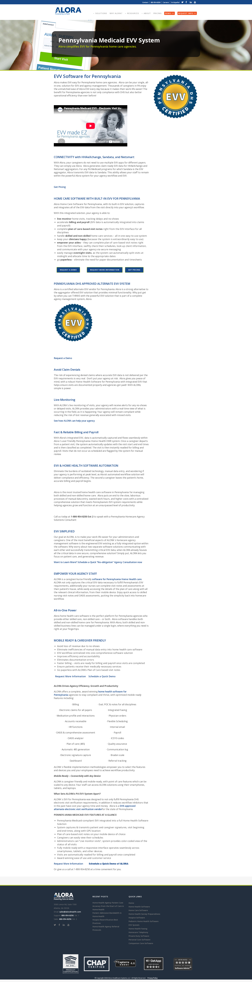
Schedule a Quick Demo (102, 676)
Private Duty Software (139, 936)
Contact (145, 2)
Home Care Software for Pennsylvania (81, 204)
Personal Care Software (139, 939)
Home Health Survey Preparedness (144, 914)
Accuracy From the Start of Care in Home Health (108, 908)
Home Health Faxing (138, 928)
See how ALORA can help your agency (74, 420)
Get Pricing (60, 186)
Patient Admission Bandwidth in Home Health (107, 915)
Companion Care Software (141, 943)
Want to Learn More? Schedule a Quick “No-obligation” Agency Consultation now (98, 562)
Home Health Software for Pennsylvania (98, 381)
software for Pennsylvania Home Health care (116, 579)
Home (131, 903)
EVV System (134, 925)
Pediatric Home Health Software (143, 921)
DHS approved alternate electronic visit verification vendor (94, 807)
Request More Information (104, 270)
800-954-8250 (67, 915)
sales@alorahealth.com (70, 911)
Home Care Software (138, 910)
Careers (166, 2)
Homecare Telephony (138, 932)
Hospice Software (137, 917)
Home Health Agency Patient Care (108, 902)
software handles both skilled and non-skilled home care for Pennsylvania (98, 621)
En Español (175, 2)
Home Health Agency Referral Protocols (106, 928)
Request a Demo (68, 270)
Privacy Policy (153, 978)
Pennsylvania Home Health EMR (93, 441)
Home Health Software (139, 906)
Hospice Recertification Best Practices (105, 921)
